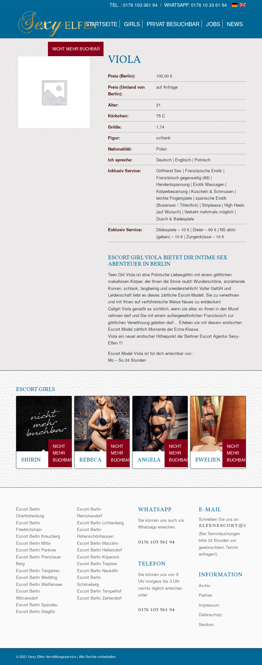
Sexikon (206, 624)
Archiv (205, 585)
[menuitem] (133, 4)
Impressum (209, 605)
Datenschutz (210, 614)
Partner (205, 595)
